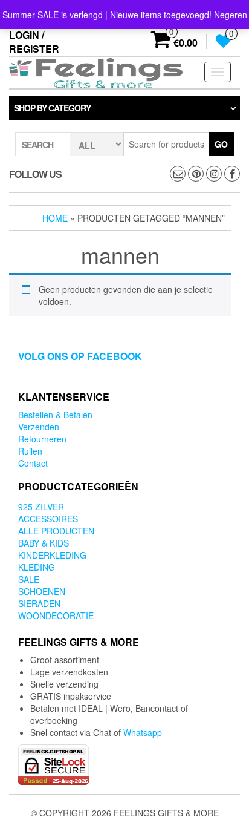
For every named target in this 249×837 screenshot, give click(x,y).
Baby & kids (43, 543)
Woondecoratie (56, 615)
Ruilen (30, 451)
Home (55, 218)
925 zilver (41, 507)
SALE (28, 579)
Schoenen (41, 591)
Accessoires (48, 519)
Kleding (36, 567)
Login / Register (34, 42)
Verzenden (38, 427)
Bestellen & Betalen (55, 415)
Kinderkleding (52, 555)
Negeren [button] (230, 14)
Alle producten (56, 531)
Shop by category (52, 108)
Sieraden (39, 603)
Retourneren (42, 439)
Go (221, 144)
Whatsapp (142, 732)
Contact (33, 463)
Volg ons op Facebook (80, 356)
